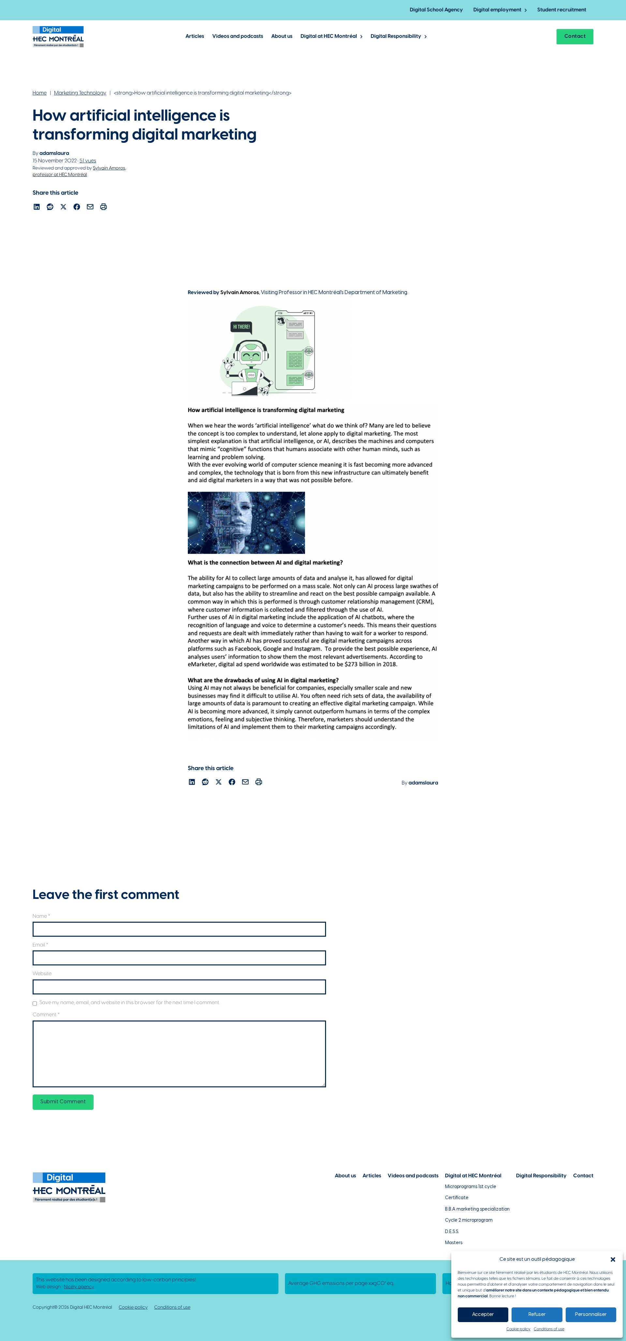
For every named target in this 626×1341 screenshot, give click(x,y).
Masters (453, 1243)
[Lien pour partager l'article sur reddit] (50, 208)
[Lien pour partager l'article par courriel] (90, 208)
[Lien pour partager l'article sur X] (63, 208)
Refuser (537, 1314)
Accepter (483, 1314)
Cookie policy (518, 1329)
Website (42, 973)
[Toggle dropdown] (526, 10)
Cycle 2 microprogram (469, 1220)
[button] (613, 1259)
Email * (40, 945)
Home (40, 93)
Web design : (65, 1287)
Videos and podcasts (237, 36)
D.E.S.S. (452, 1231)
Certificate (457, 1198)
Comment (46, 1015)
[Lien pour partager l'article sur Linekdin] (37, 208)
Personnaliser (591, 1314)
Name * (41, 916)
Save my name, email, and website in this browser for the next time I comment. (129, 1003)
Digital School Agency (436, 10)
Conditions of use (549, 1329)
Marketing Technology (80, 93)
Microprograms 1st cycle (470, 1187)
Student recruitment (561, 10)
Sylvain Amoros (239, 292)
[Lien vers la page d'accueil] (58, 36)
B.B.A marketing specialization (477, 1209)
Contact (575, 36)
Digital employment (497, 10)
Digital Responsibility (396, 36)
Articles (195, 36)
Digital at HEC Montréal (329, 36)
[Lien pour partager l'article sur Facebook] (77, 208)
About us (281, 36)
